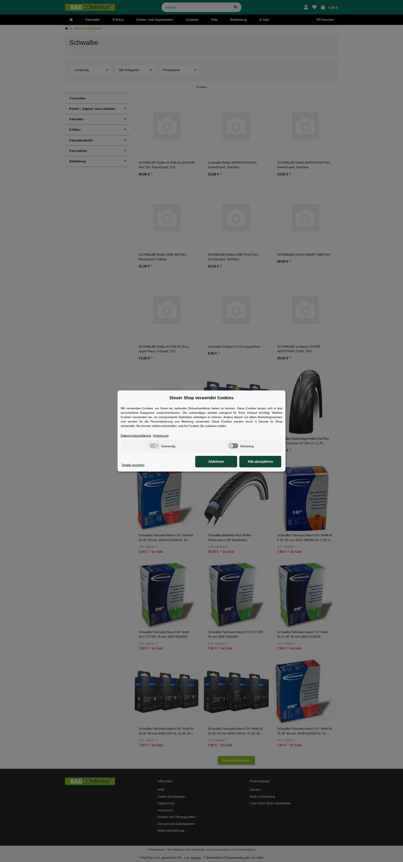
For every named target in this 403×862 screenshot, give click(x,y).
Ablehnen (216, 461)
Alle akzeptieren (260, 461)
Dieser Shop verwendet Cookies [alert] (201, 397)
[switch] (154, 445)
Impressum (161, 435)
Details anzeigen (133, 465)
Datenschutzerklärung (136, 435)
